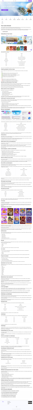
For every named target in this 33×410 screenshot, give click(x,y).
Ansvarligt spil (8, 401)
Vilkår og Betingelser (9, 402)
